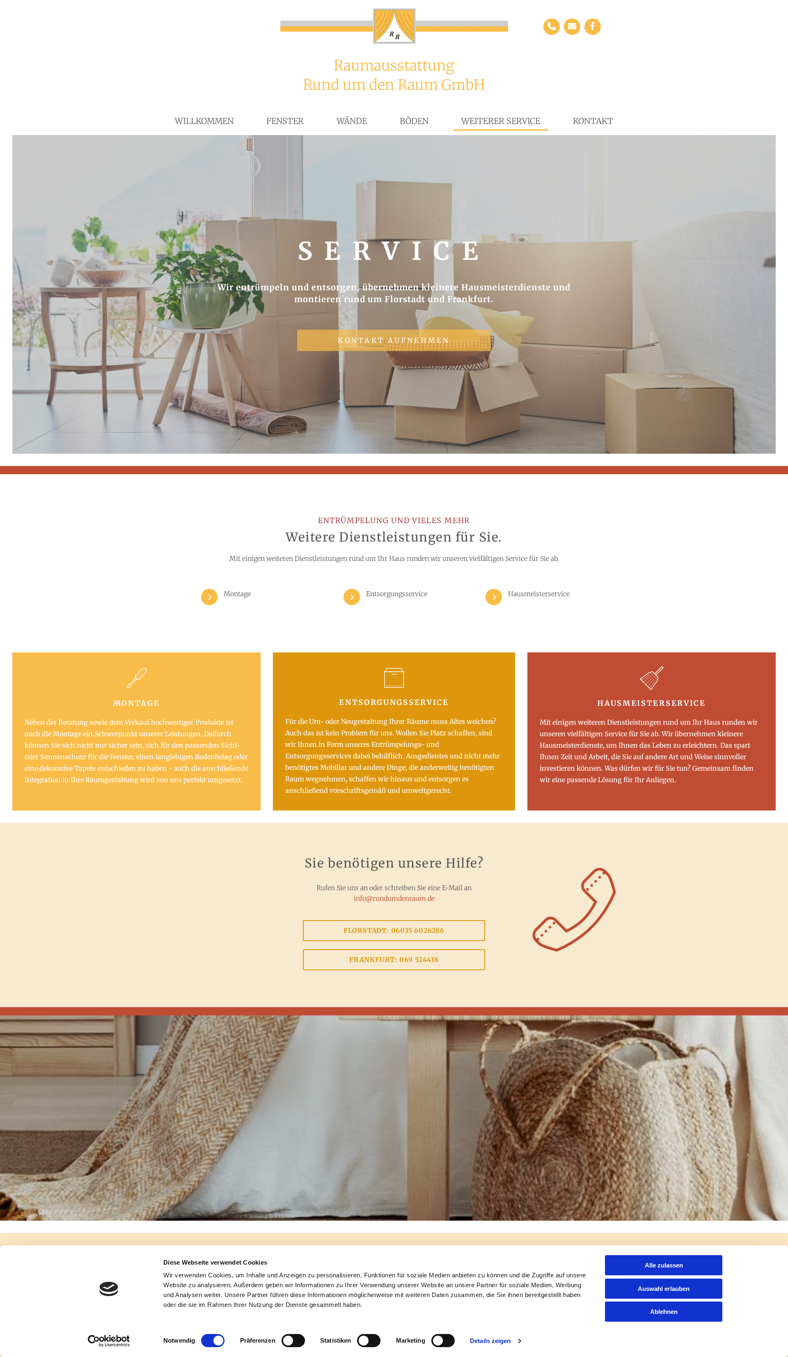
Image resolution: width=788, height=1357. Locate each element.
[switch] (293, 1340)
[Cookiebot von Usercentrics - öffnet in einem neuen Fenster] (109, 1341)
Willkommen (204, 121)
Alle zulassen (664, 1265)
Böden (414, 121)
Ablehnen (664, 1311)
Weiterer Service (500, 121)
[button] (394, 340)
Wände (352, 121)
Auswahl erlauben (664, 1288)
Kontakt (593, 121)
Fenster (285, 121)
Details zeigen (490, 1340)
